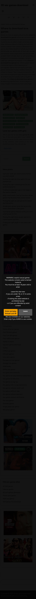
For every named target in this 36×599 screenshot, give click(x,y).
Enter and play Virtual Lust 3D (10, 312)
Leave (25, 311)
